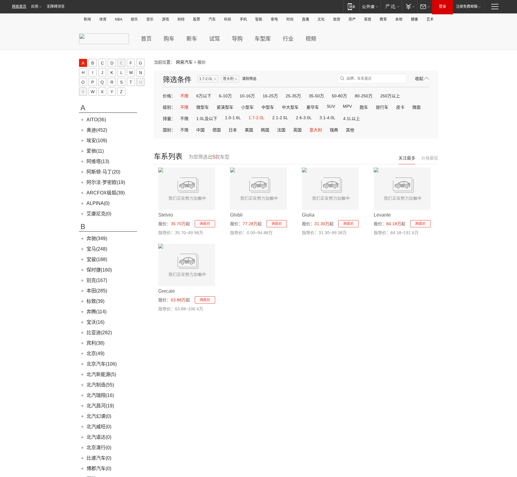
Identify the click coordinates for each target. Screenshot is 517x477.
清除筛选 (249, 79)
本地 (398, 19)
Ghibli (236, 214)
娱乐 (134, 19)
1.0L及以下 (206, 118)
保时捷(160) (99, 269)
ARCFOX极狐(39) (105, 192)
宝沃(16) (95, 322)
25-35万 (293, 95)
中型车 (267, 107)
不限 (184, 95)
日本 (233, 130)
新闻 (87, 19)
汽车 (212, 19)
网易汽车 (184, 62)
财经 (181, 19)
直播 (305, 19)
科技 (227, 19)
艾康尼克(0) (98, 213)
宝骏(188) (96, 259)
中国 (200, 130)
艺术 (430, 19)
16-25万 (270, 95)
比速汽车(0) (98, 458)
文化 (321, 19)
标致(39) (95, 301)
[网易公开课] (370, 6)
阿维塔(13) (97, 161)
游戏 (165, 19)
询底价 (205, 224)
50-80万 (339, 95)
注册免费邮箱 (467, 6)
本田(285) (96, 290)
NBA (118, 19)
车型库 (263, 39)
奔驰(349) (96, 238)
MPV (347, 106)
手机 (243, 19)
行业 (288, 39)
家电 (274, 19)
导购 (237, 39)
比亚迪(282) (99, 332)
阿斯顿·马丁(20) (103, 171)
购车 (169, 39)
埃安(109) (96, 140)
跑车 (364, 107)
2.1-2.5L (280, 117)
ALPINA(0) (98, 203)
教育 (383, 19)
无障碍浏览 (56, 6)
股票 (196, 19)
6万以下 (203, 95)
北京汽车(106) (101, 363)
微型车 (202, 107)
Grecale (166, 291)
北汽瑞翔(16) (100, 395)
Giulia (308, 214)
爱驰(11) (95, 151)
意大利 (230, 79)
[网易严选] (391, 6)
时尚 (290, 19)
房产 (352, 19)
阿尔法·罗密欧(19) (105, 182)
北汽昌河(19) (100, 405)
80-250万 (363, 95)
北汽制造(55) (100, 384)
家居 (367, 19)
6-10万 (225, 95)
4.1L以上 (351, 118)
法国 (281, 130)
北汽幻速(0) (98, 416)
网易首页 (19, 6)
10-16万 (247, 95)
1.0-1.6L (233, 117)
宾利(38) (95, 343)
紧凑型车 (225, 107)
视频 (310, 39)
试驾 (214, 39)
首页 (146, 39)
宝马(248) (96, 248)
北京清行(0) (98, 447)
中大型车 (290, 107)
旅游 (336, 19)
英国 (297, 130)
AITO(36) (96, 119)
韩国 (265, 130)
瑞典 (334, 130)
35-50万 (316, 95)
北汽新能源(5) (101, 374)
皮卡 (400, 107)
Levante (382, 214)
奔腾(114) (96, 311)
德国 (216, 130)
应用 (34, 6)
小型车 (247, 107)
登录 (442, 6)
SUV (331, 106)
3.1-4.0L (327, 117)
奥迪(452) (96, 130)
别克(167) (96, 280)
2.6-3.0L (304, 117)
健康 (414, 19)
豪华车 (312, 107)
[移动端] (351, 6)
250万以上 (390, 95)
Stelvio (165, 214)
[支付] (409, 6)
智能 (258, 19)
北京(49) (95, 353)
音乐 (149, 19)
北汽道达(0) (98, 437)
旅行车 (382, 107)
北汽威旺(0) (98, 426)
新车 (191, 39)
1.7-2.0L (207, 79)
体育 (103, 19)
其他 (350, 130)
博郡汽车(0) (98, 468)
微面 (416, 107)
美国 (249, 130)
